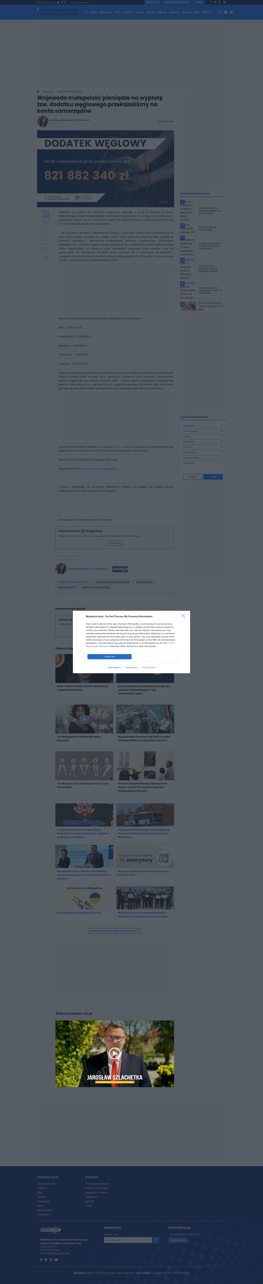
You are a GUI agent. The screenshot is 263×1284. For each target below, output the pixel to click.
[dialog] (131, 642)
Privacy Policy (148, 667)
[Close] (184, 617)
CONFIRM (109, 657)
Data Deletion (114, 667)
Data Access (131, 667)
